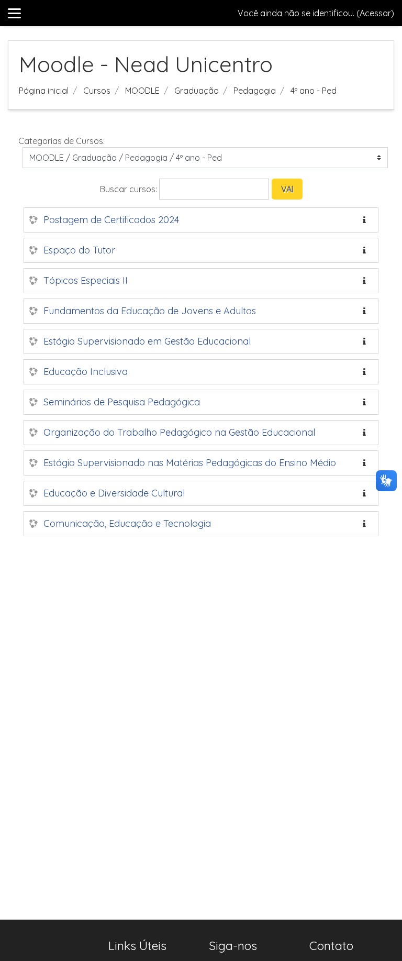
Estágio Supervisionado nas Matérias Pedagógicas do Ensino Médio (189, 463)
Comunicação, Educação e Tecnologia (127, 523)
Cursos (96, 90)
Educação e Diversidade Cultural (114, 493)
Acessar (375, 13)
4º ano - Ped (314, 90)
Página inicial (44, 90)
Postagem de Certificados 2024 (111, 220)
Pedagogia (254, 90)
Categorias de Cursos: (61, 141)
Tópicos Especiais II (85, 280)
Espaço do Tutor (79, 250)
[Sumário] (366, 220)
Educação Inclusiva (85, 372)
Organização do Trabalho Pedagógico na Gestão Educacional (179, 432)
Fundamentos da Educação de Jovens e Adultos (149, 311)
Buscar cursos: (129, 189)
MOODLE (142, 90)
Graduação (196, 90)
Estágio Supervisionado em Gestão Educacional (147, 341)
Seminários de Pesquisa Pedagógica (121, 402)
